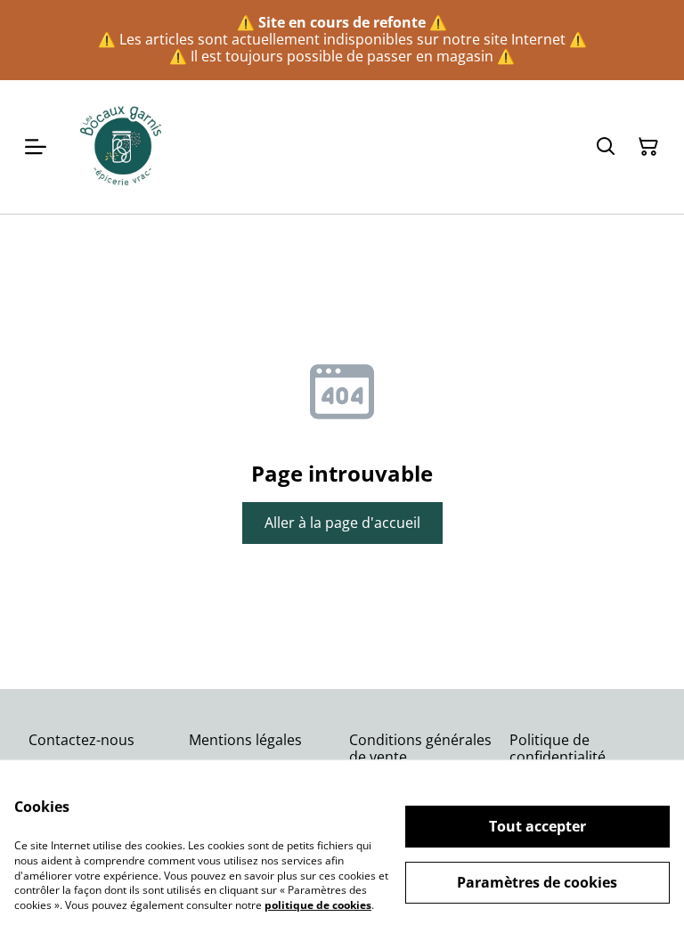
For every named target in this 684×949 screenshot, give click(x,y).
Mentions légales (245, 740)
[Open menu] (35, 146)
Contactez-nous (81, 740)
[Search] (605, 146)
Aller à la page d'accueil (342, 522)
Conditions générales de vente (420, 748)
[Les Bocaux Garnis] (122, 147)
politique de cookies (318, 904)
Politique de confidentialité (557, 748)
